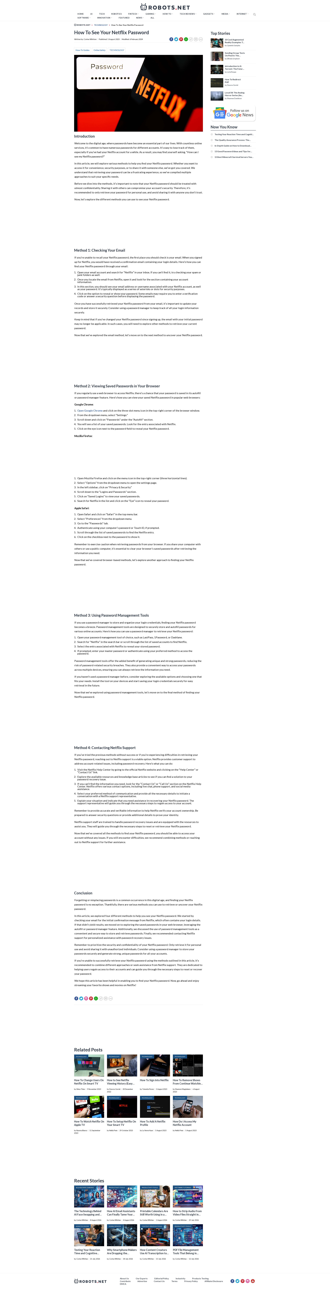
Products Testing (200, 1278)
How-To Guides (82, 50)
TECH (102, 14)
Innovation (103, 18)
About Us (124, 1278)
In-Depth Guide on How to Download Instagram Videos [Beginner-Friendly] (232, 145)
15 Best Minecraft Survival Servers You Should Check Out (233, 157)
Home (80, 14)
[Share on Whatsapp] (186, 39)
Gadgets (208, 14)
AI (91, 14)
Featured (124, 18)
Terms (174, 1281)
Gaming (150, 14)
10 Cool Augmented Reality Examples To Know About (234, 41)
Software (83, 18)
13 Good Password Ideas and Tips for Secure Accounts (232, 151)
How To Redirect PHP (233, 80)
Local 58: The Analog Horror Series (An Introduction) (234, 94)
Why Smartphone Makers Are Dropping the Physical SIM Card (122, 1253)
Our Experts (142, 1278)
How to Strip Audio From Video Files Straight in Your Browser (187, 1214)
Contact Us (159, 1281)
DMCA (123, 1284)
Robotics (116, 14)
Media (225, 14)
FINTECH (132, 14)
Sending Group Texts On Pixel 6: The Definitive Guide (235, 54)
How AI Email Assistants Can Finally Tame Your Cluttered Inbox (121, 1214)
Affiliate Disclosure (214, 1281)
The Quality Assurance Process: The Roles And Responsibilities (232, 140)
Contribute (125, 1281)
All (152, 18)
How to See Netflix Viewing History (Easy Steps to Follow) (120, 1083)
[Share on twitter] (176, 39)
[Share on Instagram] (86, 998)
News (139, 18)
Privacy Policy (191, 1281)
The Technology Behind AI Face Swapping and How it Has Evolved (87, 1214)
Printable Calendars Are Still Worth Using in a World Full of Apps (154, 1214)
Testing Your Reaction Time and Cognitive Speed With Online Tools (88, 1253)
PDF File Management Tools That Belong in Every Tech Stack (186, 1253)
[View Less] (201, 39)
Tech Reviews (187, 14)
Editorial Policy (161, 1278)
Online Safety (99, 50)
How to (167, 14)
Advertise (142, 1281)
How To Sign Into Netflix (154, 1080)
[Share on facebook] (171, 39)
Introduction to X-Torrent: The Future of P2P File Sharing (234, 67)
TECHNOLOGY (117, 50)
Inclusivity (180, 1278)
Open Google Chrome (90, 410)
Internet (242, 14)
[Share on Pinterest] (181, 39)
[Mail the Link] (196, 39)
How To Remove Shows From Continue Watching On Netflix (187, 1083)
